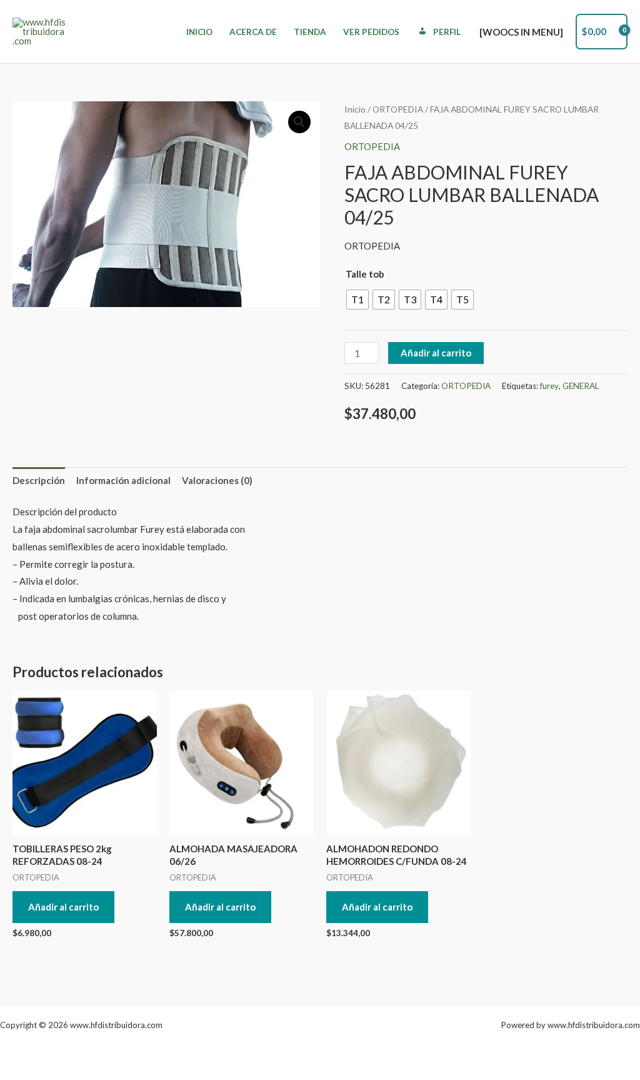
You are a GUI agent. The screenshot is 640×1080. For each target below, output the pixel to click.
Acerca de (253, 32)
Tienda (310, 32)
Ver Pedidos (371, 32)
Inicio (199, 32)
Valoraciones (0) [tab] (217, 480)
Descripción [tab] (38, 480)
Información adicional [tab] (123, 480)
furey (549, 386)
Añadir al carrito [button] (63, 906)
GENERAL (580, 386)
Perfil (447, 32)
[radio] (357, 299)
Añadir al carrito (436, 352)
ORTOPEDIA (397, 109)
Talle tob (365, 274)
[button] (299, 122)
